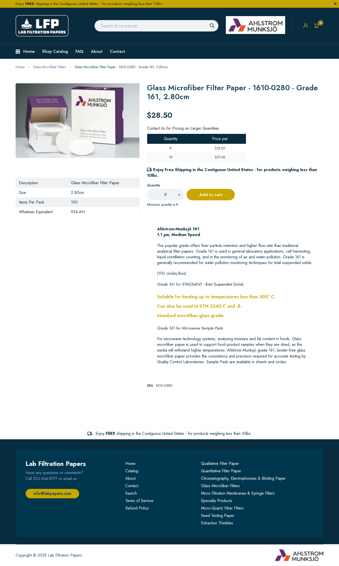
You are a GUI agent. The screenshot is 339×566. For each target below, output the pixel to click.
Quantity (153, 185)
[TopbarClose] (335, 3)
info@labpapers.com (52, 493)
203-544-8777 (45, 478)
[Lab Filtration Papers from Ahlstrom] (42, 25)
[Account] (305, 25)
